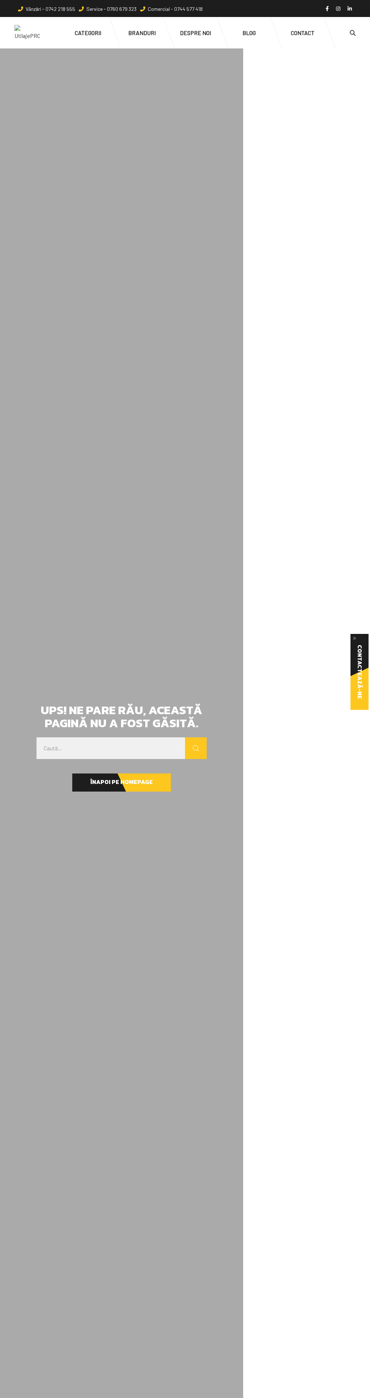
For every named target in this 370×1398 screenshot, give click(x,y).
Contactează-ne (360, 672)
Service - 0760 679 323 (111, 9)
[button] (121, 782)
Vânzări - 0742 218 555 (50, 9)
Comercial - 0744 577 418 (175, 9)
